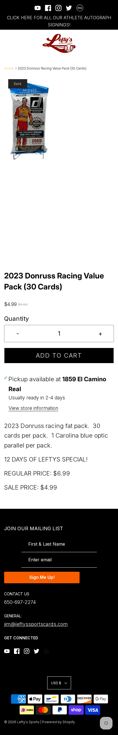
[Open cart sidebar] (110, 43)
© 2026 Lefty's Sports (22, 722)
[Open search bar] (95, 43)
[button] (59, 175)
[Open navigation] (7, 43)
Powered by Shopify (58, 722)
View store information (33, 408)
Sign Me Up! (42, 577)
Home (9, 68)
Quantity (16, 318)
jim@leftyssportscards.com (36, 624)
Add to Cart (59, 355)
